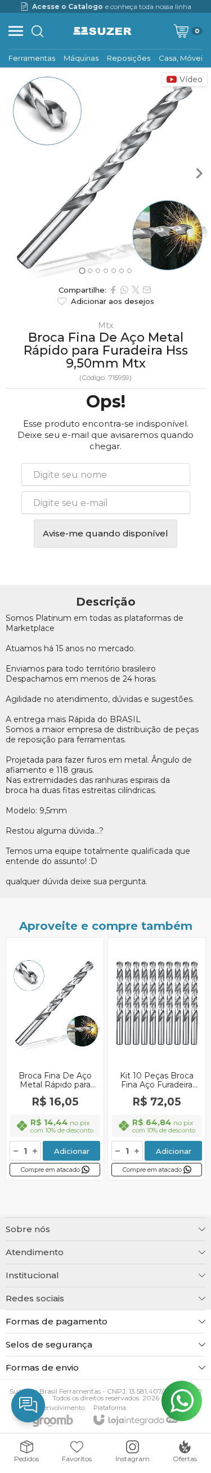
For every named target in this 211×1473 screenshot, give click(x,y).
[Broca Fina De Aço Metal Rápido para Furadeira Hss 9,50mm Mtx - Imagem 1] (105, 173)
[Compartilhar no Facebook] (113, 290)
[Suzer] (102, 30)
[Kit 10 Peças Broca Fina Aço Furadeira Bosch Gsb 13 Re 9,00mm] (156, 1059)
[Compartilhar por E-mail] (147, 290)
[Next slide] (198, 173)
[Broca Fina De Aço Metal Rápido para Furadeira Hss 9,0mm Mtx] (55, 1059)
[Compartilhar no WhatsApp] (124, 290)
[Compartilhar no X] (136, 290)
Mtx (105, 325)
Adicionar (71, 1151)
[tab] (82, 270)
